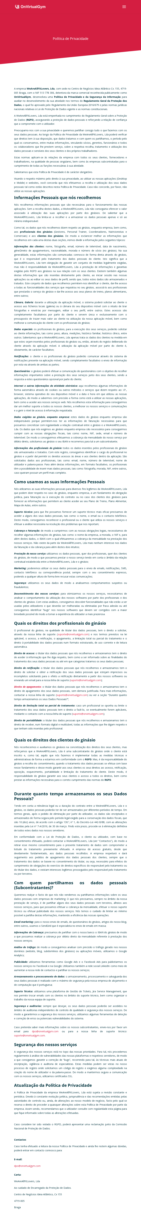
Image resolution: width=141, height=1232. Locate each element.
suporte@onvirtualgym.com (73, 634)
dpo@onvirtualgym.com (45, 1031)
